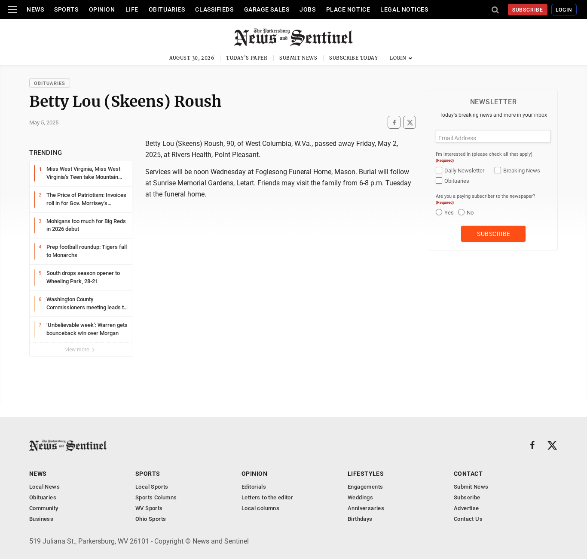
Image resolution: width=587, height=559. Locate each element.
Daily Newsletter (464, 170)
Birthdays (360, 519)
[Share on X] (409, 122)
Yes (449, 212)
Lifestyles (366, 473)
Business (41, 519)
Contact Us (468, 519)
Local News (44, 486)
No (470, 212)
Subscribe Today (353, 58)
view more (77, 350)
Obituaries (167, 9)
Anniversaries (366, 508)
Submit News (298, 58)
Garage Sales (267, 9)
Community (43, 508)
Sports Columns (156, 497)
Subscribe (528, 10)
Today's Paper (246, 58)
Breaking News (521, 170)
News (35, 9)
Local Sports (151, 486)
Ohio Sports (150, 519)
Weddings (360, 497)
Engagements (365, 486)
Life (131, 9)
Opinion (102, 9)
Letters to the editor (267, 497)
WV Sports (149, 508)
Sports (66, 9)
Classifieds (214, 9)
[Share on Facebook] (394, 122)
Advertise (466, 508)
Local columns (260, 508)
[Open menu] (12, 9)
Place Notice (348, 9)
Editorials (254, 486)
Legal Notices (404, 9)
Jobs (307, 9)
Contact (468, 473)
